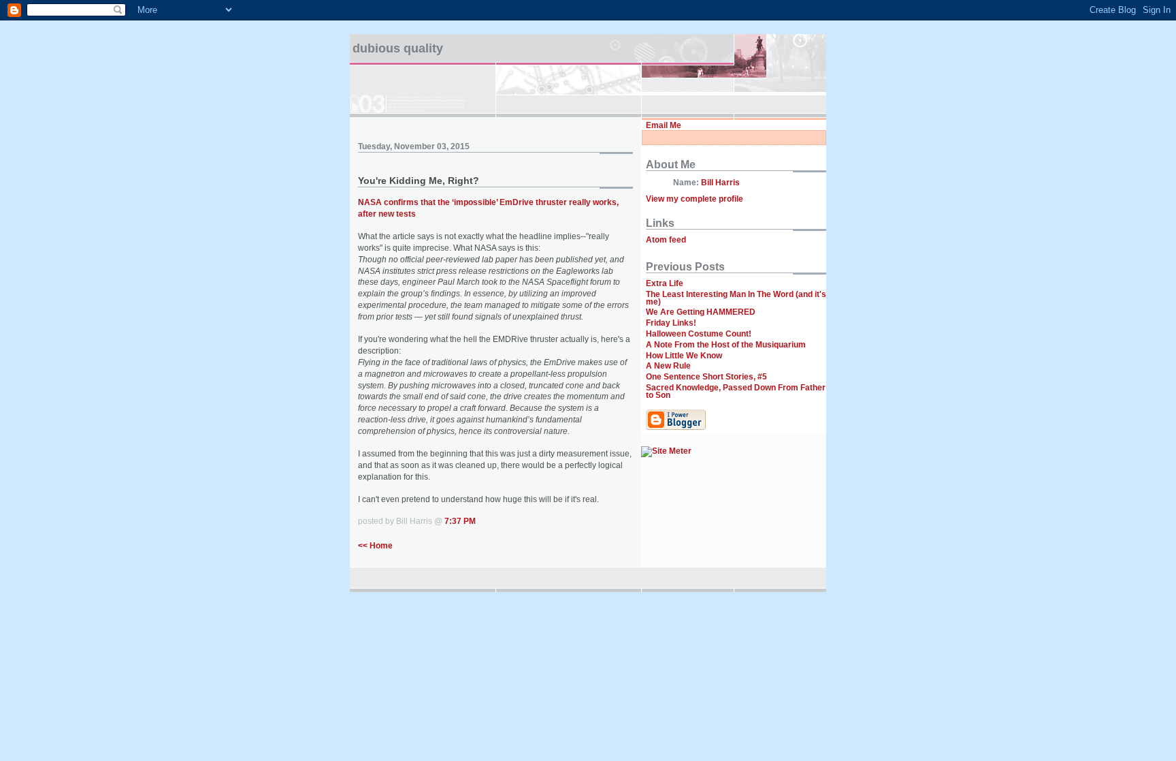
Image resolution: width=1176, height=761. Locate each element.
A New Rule (668, 366)
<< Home (375, 545)
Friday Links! (671, 323)
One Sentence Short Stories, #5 (706, 377)
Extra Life (664, 283)
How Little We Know (684, 355)
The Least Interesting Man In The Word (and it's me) (736, 298)
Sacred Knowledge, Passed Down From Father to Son (736, 391)
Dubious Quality (398, 48)
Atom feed (666, 240)
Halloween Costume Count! (698, 334)
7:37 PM (460, 521)
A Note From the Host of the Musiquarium (726, 345)
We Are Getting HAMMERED (700, 312)
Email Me (663, 125)
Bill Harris (720, 182)
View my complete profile (694, 199)
